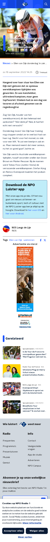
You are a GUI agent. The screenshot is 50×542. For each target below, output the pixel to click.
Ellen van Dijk (15, 240)
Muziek (6, 457)
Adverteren (34, 460)
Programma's (9, 446)
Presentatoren (10, 452)
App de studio (35, 455)
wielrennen (28, 240)
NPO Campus (34, 466)
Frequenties (9, 441)
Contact (32, 441)
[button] (4, 4)
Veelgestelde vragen (34, 447)
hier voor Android (14, 214)
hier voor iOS (34, 210)
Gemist (6, 463)
